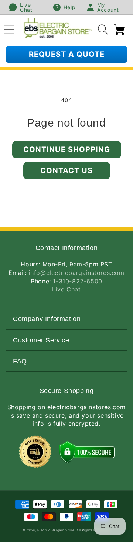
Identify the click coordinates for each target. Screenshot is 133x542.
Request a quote (67, 54)
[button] (9, 28)
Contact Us (66, 170)
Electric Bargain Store (55, 530)
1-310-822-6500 (77, 281)
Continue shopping (66, 149)
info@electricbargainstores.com (77, 272)
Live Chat (66, 289)
